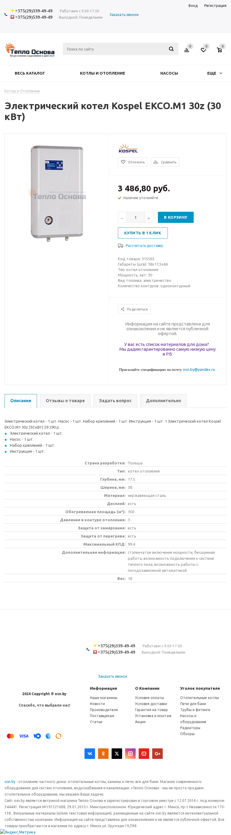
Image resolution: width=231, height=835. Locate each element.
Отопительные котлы (199, 698)
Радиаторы (190, 728)
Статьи (96, 722)
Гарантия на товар (151, 710)
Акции (140, 722)
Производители (104, 710)
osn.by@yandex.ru (199, 369)
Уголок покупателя (200, 688)
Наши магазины (103, 698)
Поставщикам (102, 716)
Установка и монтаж (153, 716)
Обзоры (187, 734)
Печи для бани (193, 704)
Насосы (169, 73)
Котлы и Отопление (102, 73)
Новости (97, 704)
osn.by (10, 782)
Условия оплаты (149, 698)
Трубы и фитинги (195, 710)
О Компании (147, 688)
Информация (103, 688)
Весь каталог (30, 73)
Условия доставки (151, 704)
